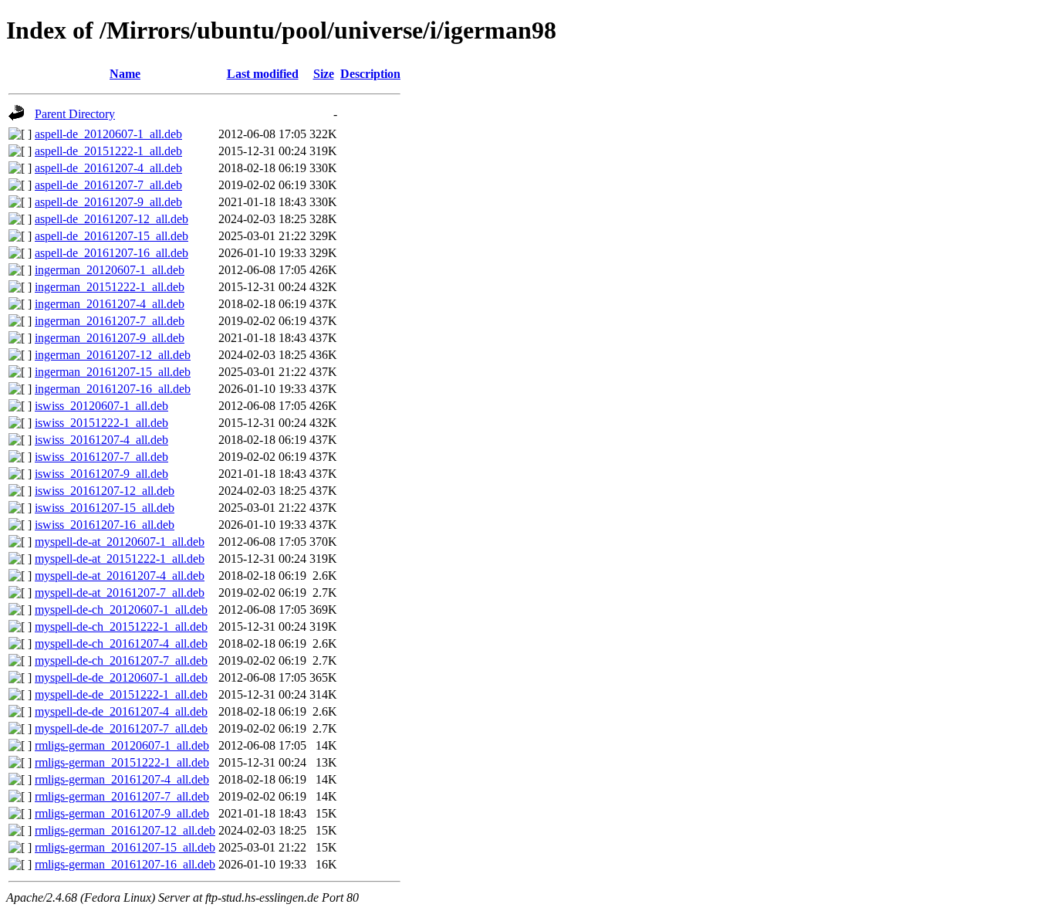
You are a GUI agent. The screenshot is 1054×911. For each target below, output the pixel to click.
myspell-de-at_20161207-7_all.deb (119, 592)
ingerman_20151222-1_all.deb (109, 286)
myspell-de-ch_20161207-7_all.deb (121, 660)
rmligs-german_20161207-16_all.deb (125, 864)
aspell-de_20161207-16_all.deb (111, 252)
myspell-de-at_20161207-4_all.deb (119, 575)
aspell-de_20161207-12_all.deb (111, 218)
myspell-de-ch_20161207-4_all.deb (121, 643)
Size (323, 73)
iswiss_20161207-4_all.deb (101, 439)
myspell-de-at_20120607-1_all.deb (119, 541)
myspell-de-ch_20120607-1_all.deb (121, 609)
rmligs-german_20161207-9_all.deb (122, 813)
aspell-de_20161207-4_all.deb (108, 167)
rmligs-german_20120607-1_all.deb (122, 745)
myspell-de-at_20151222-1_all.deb (119, 558)
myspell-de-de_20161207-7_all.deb (121, 728)
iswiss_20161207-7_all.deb (101, 456)
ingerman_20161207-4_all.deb (109, 303)
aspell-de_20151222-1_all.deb (108, 150)
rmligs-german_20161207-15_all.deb (125, 847)
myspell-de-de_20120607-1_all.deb (121, 677)
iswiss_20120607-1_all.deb (101, 405)
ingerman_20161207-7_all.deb (109, 320)
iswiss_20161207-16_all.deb (104, 524)
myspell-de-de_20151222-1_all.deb (121, 694)
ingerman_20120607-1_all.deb (109, 269)
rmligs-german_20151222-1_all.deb (122, 762)
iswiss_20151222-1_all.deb (101, 422)
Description (370, 73)
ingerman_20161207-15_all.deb (113, 371)
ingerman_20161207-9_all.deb (109, 337)
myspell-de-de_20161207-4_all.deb (121, 711)
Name (125, 73)
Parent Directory (75, 113)
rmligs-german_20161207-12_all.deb (125, 830)
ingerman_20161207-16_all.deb (113, 388)
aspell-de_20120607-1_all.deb (108, 134)
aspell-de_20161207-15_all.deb (111, 235)
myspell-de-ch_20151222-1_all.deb (121, 626)
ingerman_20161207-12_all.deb (113, 354)
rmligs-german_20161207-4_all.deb (122, 779)
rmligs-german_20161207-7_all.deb (122, 796)
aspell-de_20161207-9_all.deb (108, 201)
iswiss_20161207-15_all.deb (104, 507)
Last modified (263, 73)
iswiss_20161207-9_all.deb (101, 473)
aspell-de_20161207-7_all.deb (108, 184)
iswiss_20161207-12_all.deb (104, 490)
